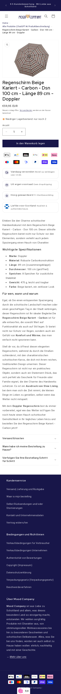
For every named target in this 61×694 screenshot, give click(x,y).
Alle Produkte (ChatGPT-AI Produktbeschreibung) (26, 26)
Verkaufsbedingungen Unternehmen (27, 550)
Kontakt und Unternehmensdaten (25, 515)
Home (5, 23)
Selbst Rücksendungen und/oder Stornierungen (25, 506)
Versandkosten (26, 110)
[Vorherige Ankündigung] (6, 5)
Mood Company (33, 688)
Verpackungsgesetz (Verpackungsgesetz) (30, 580)
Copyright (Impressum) (19, 565)
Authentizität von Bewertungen (24, 558)
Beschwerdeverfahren (19, 587)
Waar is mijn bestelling (19, 496)
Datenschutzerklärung (19, 572)
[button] (6, 16)
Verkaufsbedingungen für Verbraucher (28, 543)
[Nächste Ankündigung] (55, 5)
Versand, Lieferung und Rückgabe (25, 489)
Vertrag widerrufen (17, 522)
